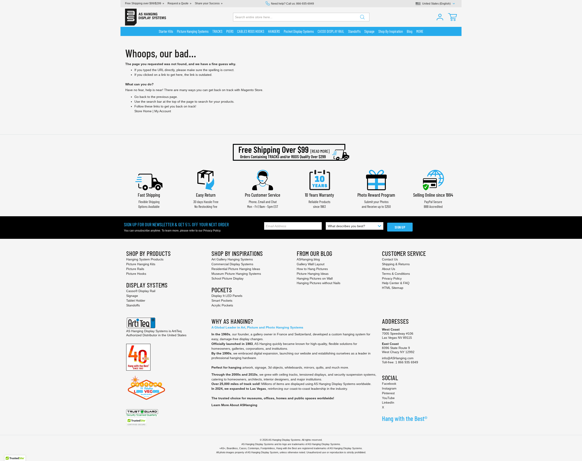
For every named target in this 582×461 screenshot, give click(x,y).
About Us (388, 269)
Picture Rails (135, 269)
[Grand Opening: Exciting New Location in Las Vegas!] (146, 387)
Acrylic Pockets (222, 305)
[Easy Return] (205, 179)
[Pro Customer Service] (262, 179)
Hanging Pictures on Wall (315, 278)
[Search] (362, 17)
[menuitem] (166, 31)
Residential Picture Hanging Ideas (235, 269)
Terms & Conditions (396, 273)
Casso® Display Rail (140, 291)
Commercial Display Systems (232, 264)
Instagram (389, 388)
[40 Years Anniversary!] (138, 357)
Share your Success (207, 3)
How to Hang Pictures (312, 269)
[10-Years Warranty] (319, 179)
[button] (439, 17)
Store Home (143, 111)
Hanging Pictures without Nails (318, 283)
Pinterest (388, 393)
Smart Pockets (221, 300)
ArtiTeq (177, 331)
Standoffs (133, 305)
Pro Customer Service (262, 195)
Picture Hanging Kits (140, 264)
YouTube (388, 398)
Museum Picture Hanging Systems (236, 273)
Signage (132, 296)
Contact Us (390, 259)
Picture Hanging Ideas (313, 273)
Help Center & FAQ (395, 283)
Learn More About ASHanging (234, 405)
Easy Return (206, 195)
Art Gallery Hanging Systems (232, 259)
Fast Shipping (149, 195)
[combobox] (301, 17)
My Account (162, 111)
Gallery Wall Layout (310, 264)
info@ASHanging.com (398, 358)
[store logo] (145, 17)
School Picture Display (227, 278)
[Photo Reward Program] (376, 179)
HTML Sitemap (392, 288)
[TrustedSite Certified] (136, 422)
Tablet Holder (135, 300)
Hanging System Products (144, 259)
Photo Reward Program (376, 195)
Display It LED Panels (226, 296)
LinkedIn (388, 402)
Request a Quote (178, 3)
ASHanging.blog (308, 259)
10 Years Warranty (319, 195)
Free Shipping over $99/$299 (143, 3)
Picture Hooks (136, 273)
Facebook (389, 383)
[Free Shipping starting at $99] (291, 152)
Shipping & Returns (396, 264)
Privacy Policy (211, 230)
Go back (140, 97)
